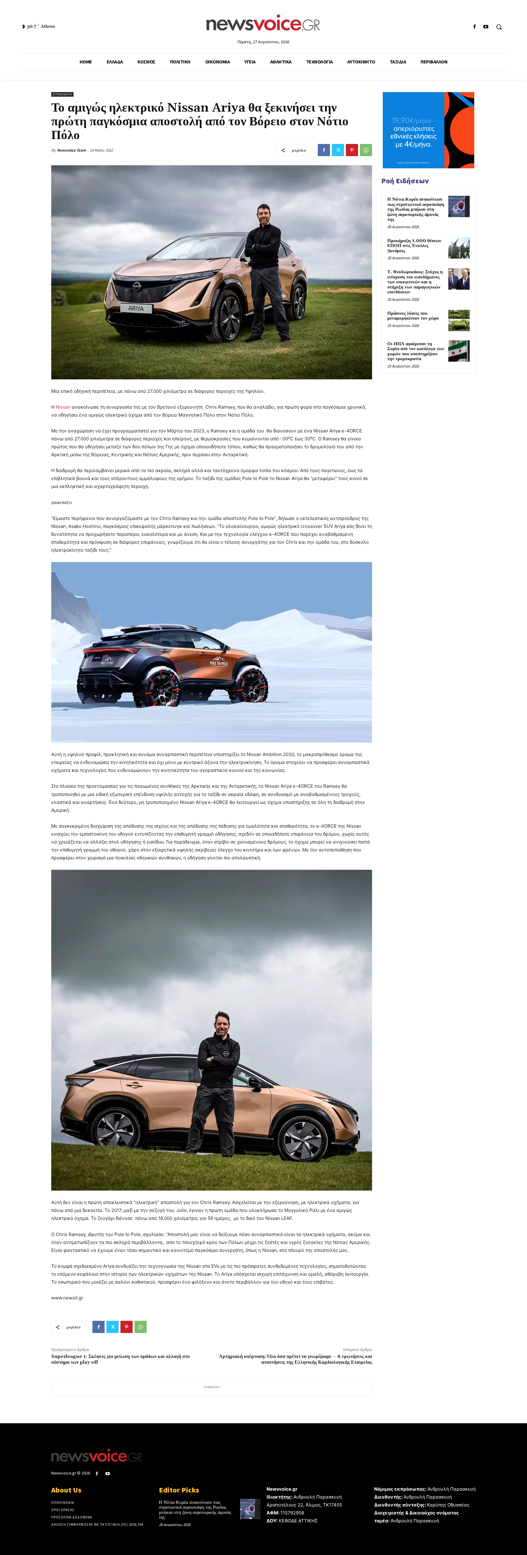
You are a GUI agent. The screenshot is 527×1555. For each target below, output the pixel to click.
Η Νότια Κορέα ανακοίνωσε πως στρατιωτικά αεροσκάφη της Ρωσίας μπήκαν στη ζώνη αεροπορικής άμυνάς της (415, 209)
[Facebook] (475, 27)
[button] (499, 27)
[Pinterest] (352, 150)
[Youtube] (486, 27)
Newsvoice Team (71, 150)
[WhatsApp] (366, 150)
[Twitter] (338, 150)
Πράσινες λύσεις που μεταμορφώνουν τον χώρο (413, 315)
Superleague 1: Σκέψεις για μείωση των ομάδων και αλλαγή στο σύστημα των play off (120, 1359)
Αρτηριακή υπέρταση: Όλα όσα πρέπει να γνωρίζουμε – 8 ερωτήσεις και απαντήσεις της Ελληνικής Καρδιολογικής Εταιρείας (295, 1359)
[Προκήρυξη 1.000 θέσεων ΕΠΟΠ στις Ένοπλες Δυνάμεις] (459, 248)
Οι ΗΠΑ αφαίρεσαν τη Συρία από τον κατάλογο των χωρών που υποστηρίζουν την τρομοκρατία (415, 351)
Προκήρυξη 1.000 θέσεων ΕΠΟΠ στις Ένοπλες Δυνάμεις (414, 246)
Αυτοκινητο (62, 94)
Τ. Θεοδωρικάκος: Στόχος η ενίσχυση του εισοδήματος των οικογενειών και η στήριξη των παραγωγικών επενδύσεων (415, 282)
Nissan (63, 407)
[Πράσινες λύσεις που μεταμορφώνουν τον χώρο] (459, 320)
